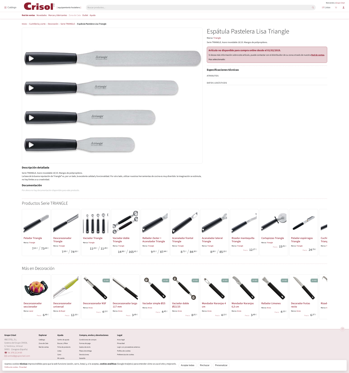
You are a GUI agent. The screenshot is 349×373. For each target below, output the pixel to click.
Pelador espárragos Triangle (302, 239)
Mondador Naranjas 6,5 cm (243, 305)
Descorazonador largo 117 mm (125, 305)
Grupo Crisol (340, 3)
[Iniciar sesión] (343, 7)
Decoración (53, 23)
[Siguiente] (324, 232)
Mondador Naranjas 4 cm (214, 305)
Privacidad (121, 343)
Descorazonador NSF (94, 303)
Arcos (90, 308)
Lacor (31, 311)
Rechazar (204, 365)
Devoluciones (84, 354)
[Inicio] (39, 7)
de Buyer (62, 311)
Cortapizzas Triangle (272, 238)
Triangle (217, 37)
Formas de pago (85, 343)
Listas (327, 7)
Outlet (85, 15)
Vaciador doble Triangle (121, 239)
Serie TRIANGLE (68, 23)
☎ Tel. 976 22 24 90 (13, 352)
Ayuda (92, 15)
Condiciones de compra (87, 339)
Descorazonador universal (62, 305)
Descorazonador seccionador (33, 305)
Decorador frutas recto (300, 305)
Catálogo (42, 339)
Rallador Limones (271, 303)
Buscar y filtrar (62, 343)
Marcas (57, 15)
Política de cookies (123, 351)
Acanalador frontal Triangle (182, 239)
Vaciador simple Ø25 (153, 303)
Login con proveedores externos (128, 347)
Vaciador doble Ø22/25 (180, 305)
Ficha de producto (63, 347)
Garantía (82, 358)
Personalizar (221, 365)
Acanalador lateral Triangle (212, 239)
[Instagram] (342, 329)
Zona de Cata (75, 15)
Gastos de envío (85, 347)
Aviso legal (121, 339)
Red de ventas (28, 15)
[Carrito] (336, 7)
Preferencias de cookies (125, 354)
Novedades (42, 15)
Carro (59, 354)
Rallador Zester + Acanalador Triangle (153, 239)
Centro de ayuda (63, 339)
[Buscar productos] (313, 7)
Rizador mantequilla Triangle (243, 239)
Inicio (24, 23)
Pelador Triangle (33, 238)
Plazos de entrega (85, 351)
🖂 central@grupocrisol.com (17, 355)
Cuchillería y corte (37, 23)
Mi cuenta (60, 358)
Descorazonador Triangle (62, 239)
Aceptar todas (187, 365)
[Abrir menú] (10, 7)
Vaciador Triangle (93, 238)
